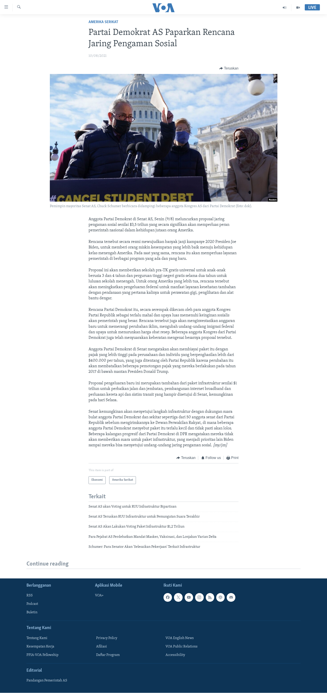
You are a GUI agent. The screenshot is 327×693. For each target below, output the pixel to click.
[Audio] (284, 7)
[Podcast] (220, 597)
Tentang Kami (36, 638)
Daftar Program (108, 655)
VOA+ (99, 596)
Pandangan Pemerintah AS (46, 681)
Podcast (32, 604)
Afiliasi (101, 646)
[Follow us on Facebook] (168, 597)
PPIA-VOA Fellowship (42, 655)
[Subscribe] (231, 597)
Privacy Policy (106, 638)
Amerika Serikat (103, 22)
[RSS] (210, 597)
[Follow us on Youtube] (189, 597)
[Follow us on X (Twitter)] (178, 597)
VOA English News (180, 638)
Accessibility (175, 655)
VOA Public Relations (182, 646)
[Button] (228, 68)
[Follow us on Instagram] (199, 597)
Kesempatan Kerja (40, 646)
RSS (29, 596)
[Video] (298, 7)
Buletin (31, 612)
